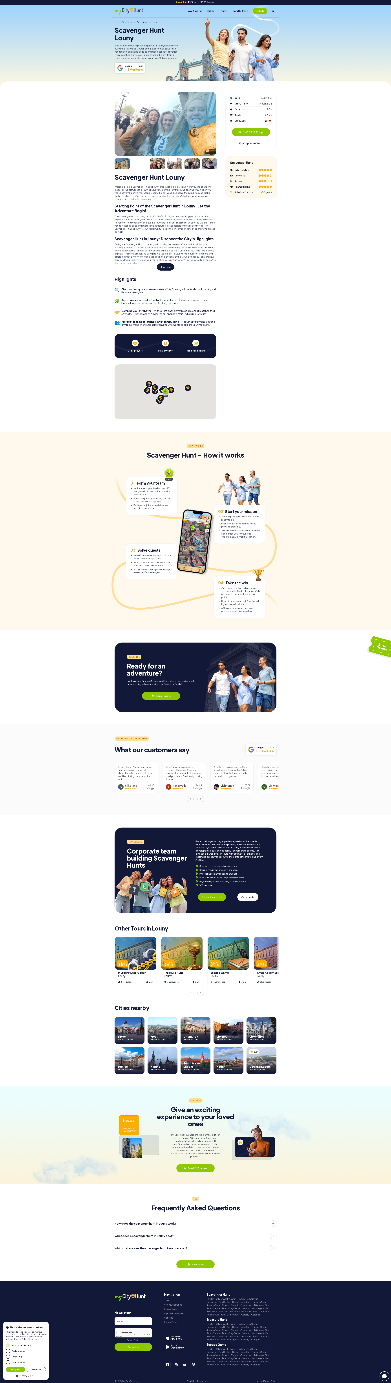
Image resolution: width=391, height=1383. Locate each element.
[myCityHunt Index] (132, 11)
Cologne (255, 1314)
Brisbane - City (261, 1305)
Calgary (245, 1314)
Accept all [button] (15, 1370)
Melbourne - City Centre (218, 1302)
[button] (26, 1375)
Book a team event (212, 897)
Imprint (260, 1381)
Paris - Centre (213, 1308)
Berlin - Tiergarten (241, 1302)
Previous (190, 799)
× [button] (45, 1325)
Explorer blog (170, 1309)
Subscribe (133, 1347)
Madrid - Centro (259, 1302)
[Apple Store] (175, 1338)
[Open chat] (384, 1376)
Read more (33, 1339)
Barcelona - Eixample (240, 1311)
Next (200, 799)
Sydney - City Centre (248, 1299)
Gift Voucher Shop (173, 1304)
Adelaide (265, 1311)
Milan (255, 1311)
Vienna (246, 1308)
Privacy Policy (133, 1340)
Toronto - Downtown (241, 1305)
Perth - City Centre (231, 1308)
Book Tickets (163, 695)
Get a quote (247, 897)
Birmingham (233, 1314)
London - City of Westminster (221, 1299)
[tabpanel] (135, 346)
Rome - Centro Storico (218, 1305)
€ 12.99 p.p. (253, 132)
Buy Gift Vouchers (197, 1168)
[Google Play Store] (175, 1347)
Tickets (168, 1300)
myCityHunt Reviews (174, 1313)
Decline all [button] (36, 1370)
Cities (210, 10)
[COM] (272, 11)
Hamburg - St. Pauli (261, 1308)
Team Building (239, 10)
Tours (222, 10)
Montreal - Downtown (217, 1311)
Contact (168, 1317)
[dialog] (26, 1351)
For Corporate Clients (251, 143)
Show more (165, 267)
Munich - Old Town (216, 1314)
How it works (194, 10)
